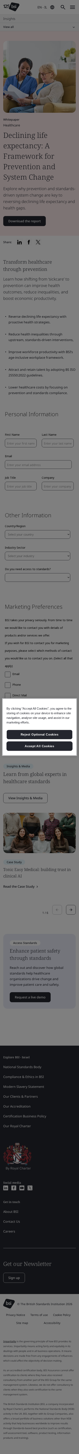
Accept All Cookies (39, 746)
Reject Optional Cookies (40, 734)
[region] (39, 727)
